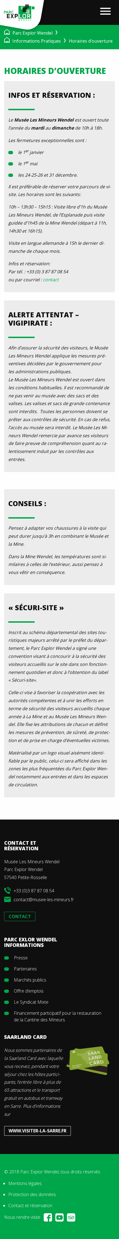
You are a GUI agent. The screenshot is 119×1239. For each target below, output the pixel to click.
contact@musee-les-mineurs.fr (44, 900)
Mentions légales (25, 1183)
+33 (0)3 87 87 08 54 (34, 891)
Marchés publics (30, 980)
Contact (20, 916)
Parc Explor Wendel (32, 33)
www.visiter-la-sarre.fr (37, 1131)
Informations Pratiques (36, 41)
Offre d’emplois (28, 991)
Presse (21, 958)
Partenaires (25, 969)
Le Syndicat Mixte (31, 1002)
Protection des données (32, 1194)
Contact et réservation (30, 1205)
